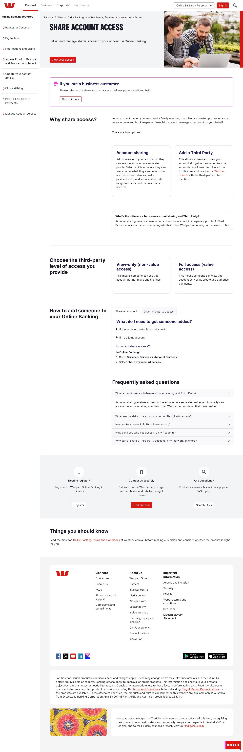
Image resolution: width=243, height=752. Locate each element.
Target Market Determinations (200, 689)
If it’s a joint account (132, 337)
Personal (30, 5)
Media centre (137, 595)
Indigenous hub (138, 612)
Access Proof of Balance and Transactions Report (20, 61)
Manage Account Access (20, 113)
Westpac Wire (137, 601)
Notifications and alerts (20, 48)
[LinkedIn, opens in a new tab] (80, 656)
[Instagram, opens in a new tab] (87, 656)
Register (79, 505)
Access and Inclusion (176, 582)
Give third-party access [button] (159, 311)
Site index (169, 609)
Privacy (167, 593)
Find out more (70, 99)
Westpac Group (138, 578)
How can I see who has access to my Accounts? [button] (145, 432)
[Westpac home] (9, 5)
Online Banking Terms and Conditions (96, 540)
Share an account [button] (126, 311)
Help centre (81, 5)
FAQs (99, 589)
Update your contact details (18, 75)
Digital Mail (12, 38)
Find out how (141, 505)
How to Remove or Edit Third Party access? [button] (142, 424)
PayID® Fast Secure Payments (17, 101)
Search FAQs (204, 505)
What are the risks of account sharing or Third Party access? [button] (153, 416)
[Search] (235, 5)
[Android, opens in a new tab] (194, 656)
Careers (134, 584)
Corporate (63, 5)
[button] (232, 744)
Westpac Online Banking (71, 17)
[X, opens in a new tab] (65, 656)
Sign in (223, 5)
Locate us (102, 584)
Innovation (135, 639)
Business (46, 5)
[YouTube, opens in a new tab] (73, 656)
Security (168, 588)
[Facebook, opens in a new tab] (58, 656)
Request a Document (18, 27)
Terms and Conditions (146, 689)
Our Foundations (139, 627)
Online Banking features (17, 16)
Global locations (139, 633)
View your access (63, 59)
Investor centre (138, 589)
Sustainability (137, 606)
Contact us (102, 578)
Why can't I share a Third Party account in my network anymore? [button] (156, 440)
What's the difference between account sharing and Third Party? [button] (155, 393)
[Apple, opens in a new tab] (217, 656)
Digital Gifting (14, 88)
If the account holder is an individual (142, 329)
